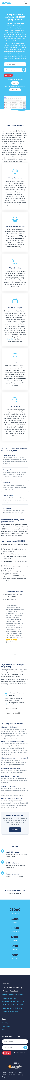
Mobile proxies (7, 470)
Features (11, 1072)
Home (4, 1072)
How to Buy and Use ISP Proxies (12, 1005)
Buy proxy (15, 829)
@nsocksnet (11, 339)
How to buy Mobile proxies (10, 1011)
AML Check (5, 1023)
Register (8, 75)
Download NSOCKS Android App (12, 994)
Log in (17, 1036)
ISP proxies (6, 482)
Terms (10, 1077)
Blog (3, 1077)
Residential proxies (9, 455)
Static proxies (7, 495)
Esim (3, 1029)
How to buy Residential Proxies (12, 1008)
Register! (6, 1053)
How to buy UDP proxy (9, 998)
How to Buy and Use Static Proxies (13, 1001)
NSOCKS (16, 1063)
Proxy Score (6, 1026)
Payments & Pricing (15, 1075)
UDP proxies (7, 508)
